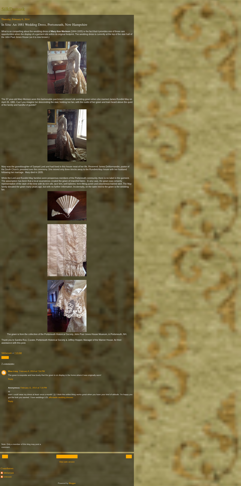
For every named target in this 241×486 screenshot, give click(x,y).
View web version (67, 462)
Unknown (7, 477)
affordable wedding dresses (61, 397)
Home (67, 456)
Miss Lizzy (13, 371)
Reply (10, 379)
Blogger (72, 483)
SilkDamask (13, 9)
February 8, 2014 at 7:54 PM (32, 371)
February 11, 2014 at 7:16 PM (34, 388)
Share (5, 357)
